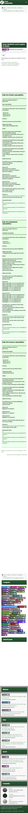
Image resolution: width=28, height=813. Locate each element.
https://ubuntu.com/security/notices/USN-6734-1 (14, 196)
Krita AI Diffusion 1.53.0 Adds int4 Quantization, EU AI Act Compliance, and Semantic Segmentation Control (13, 744)
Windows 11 (6, 702)
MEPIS (23, 615)
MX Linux (5, 617)
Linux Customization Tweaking (9, 606)
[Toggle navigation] (26, 2)
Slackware (15, 626)
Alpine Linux (15, 587)
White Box (21, 632)
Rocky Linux (6, 623)
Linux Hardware (7, 608)
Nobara (12, 617)
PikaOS (5, 619)
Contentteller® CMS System (11, 808)
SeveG (10, 800)
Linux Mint (16, 608)
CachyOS (5, 591)
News (4, 55)
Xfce (4, 634)
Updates (13, 632)
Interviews (17, 602)
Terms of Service (8, 811)
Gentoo (21, 597)
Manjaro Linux (14, 615)
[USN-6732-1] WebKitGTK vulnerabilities (11, 64)
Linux (11, 604)
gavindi (10, 788)
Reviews (21, 621)
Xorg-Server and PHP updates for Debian (16, 454)
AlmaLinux (6, 587)
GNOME (5, 600)
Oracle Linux (21, 617)
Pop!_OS (12, 619)
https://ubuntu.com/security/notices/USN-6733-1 (14, 426)
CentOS (12, 591)
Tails (20, 630)
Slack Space (6, 626)
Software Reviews (16, 628)
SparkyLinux (6, 630)
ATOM (22, 811)
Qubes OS (5, 621)
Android (23, 587)
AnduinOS (5, 589)
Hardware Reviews (7, 602)
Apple (5, 756)
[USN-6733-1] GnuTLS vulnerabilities (10, 65)
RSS (19, 811)
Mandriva (5, 615)
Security (15, 623)
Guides (12, 600)
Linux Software (6, 613)
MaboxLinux (16, 613)
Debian (5, 593)
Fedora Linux (17, 595)
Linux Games (22, 606)
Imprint (2, 811)
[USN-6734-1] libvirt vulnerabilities (10, 62)
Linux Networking (7, 610)
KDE (4, 604)
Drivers (13, 593)
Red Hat (13, 621)
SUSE (14, 630)
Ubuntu (5, 49)
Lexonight (11, 794)
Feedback (6, 597)
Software (6, 628)
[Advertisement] (14, 27)
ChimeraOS (21, 591)
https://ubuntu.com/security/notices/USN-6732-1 (14, 316)
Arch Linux (13, 589)
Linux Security (17, 610)
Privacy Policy (15, 811)
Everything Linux (7, 595)
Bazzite (21, 589)
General (14, 597)
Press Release (20, 619)
